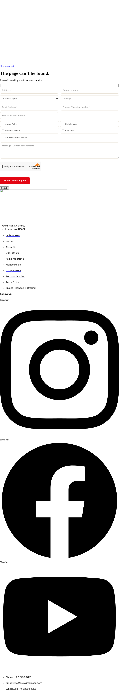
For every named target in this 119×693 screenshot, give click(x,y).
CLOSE (4, 188)
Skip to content (7, 66)
